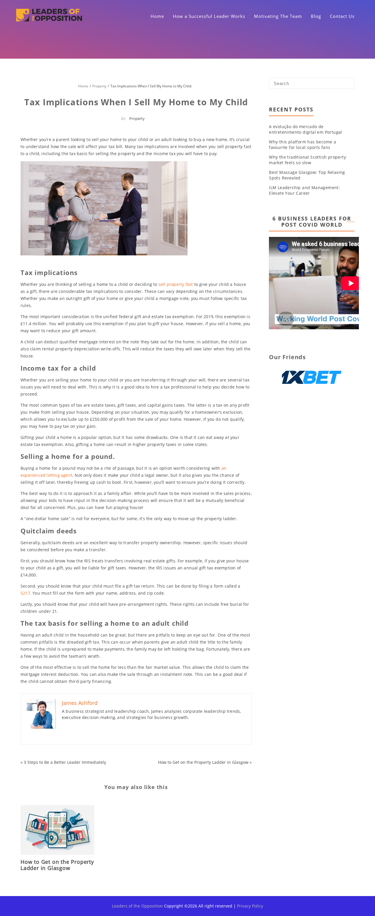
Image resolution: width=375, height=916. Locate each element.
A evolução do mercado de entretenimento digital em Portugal (305, 129)
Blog (316, 16)
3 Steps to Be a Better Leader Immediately (65, 762)
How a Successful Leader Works (209, 16)
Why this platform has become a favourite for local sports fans (302, 144)
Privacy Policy (250, 906)
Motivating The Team (278, 16)
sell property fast (175, 284)
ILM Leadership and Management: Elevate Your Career (304, 190)
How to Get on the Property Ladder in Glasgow (203, 762)
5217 (25, 593)
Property (137, 118)
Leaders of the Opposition (137, 906)
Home (157, 16)
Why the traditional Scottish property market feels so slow (307, 159)
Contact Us (342, 16)
